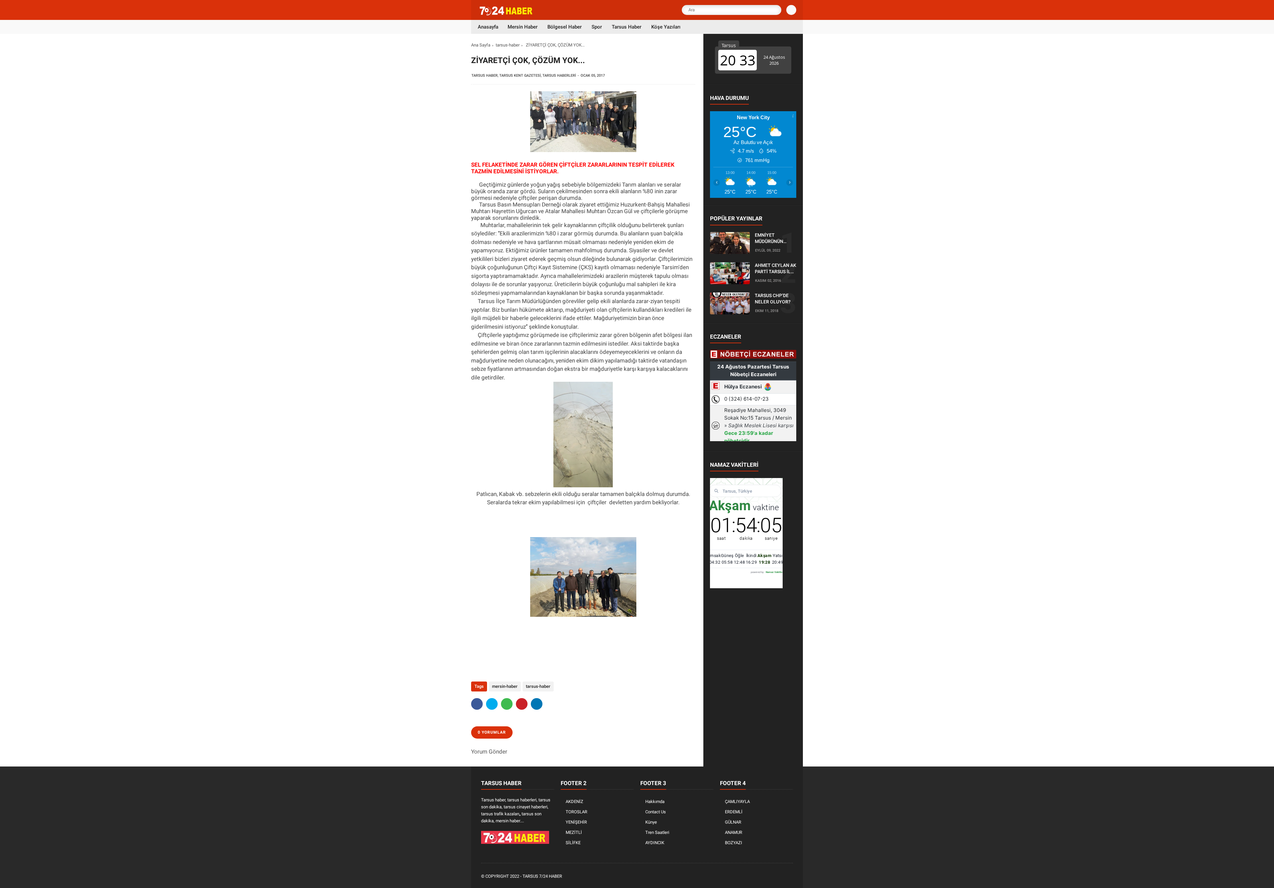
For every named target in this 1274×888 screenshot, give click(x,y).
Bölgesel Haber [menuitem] (564, 27)
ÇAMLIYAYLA (737, 801)
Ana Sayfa (480, 44)
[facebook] (477, 704)
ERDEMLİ (734, 811)
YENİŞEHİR (576, 822)
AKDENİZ (574, 801)
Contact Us (655, 811)
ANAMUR (733, 832)
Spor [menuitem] (597, 27)
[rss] (789, 876)
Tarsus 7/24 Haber (542, 876)
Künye (651, 822)
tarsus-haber (508, 44)
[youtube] (780, 876)
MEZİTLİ (574, 832)
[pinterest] (522, 704)
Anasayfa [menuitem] (488, 27)
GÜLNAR (733, 822)
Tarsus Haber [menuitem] (626, 27)
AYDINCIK (654, 842)
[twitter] (492, 704)
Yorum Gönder (489, 751)
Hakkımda (655, 801)
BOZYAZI (733, 842)
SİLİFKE (573, 842)
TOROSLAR (576, 811)
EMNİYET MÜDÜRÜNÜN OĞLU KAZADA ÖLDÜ (770, 238)
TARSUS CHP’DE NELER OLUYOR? (773, 299)
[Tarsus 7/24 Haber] (506, 14)
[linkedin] (536, 704)
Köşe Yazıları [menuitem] (665, 27)
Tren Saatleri (657, 832)
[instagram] (771, 876)
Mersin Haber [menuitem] (522, 27)
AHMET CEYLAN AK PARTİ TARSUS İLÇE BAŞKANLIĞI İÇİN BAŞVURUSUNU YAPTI (775, 269)
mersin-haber (505, 686)
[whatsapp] (507, 704)
